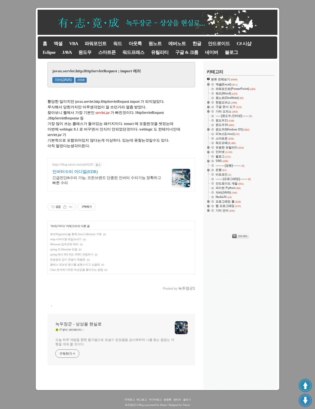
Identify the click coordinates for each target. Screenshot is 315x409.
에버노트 (177, 43)
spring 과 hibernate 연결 (63, 249)
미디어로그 (155, 399)
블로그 (231, 52)
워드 (117, 43)
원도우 (85, 52)
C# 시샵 (244, 43)
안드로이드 (219, 43)
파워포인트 (96, 43)
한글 (197, 43)
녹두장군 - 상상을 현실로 (78, 324)
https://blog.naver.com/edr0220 (72, 164)
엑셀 (58, 43)
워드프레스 (133, 52)
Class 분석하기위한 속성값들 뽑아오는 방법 (76, 269)
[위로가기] (305, 385)
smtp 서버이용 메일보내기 (66, 239)
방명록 (167, 399)
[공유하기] (65, 206)
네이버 (211, 52)
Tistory (186, 404)
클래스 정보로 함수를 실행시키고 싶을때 (75, 264)
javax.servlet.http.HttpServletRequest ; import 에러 (96, 71)
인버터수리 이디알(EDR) (75, 171)
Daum (163, 404)
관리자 (177, 399)
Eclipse (49, 52)
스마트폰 (107, 52)
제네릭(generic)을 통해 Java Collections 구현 (76, 234)
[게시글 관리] (71, 206)
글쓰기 (187, 399)
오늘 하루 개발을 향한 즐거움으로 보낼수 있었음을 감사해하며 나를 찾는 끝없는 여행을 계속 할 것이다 (114, 342)
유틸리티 (160, 52)
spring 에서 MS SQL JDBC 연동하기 (71, 254)
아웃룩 (135, 43)
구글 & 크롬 (186, 52)
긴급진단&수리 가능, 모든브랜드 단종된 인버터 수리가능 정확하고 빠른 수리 (106, 180)
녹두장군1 (131, 404)
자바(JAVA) (63, 80)
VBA (73, 43)
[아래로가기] (305, 400)
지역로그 (130, 399)
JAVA (67, 52)
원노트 (155, 43)
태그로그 (142, 399)
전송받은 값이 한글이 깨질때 (67, 259)
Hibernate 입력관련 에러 (64, 244)
